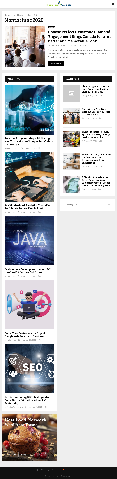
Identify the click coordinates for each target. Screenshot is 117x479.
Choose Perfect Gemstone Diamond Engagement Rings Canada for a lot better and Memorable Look (79, 36)
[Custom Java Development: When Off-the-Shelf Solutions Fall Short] (29, 240)
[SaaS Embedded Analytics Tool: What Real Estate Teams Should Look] (29, 177)
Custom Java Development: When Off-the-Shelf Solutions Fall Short (28, 271)
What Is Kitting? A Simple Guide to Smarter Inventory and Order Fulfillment (96, 158)
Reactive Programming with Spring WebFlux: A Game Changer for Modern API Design (29, 141)
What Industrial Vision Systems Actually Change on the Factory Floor (96, 135)
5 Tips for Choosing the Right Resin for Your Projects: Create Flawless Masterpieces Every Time (96, 181)
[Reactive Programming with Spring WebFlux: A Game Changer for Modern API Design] (29, 110)
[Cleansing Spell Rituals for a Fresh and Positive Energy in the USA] (71, 93)
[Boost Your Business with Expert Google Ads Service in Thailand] (29, 304)
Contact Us (49, 476)
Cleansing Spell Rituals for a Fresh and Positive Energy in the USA (95, 89)
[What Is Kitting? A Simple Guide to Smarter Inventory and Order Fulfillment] (71, 161)
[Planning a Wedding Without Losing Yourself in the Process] (71, 116)
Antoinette (55, 45)
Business (52, 27)
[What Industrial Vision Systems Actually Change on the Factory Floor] (71, 139)
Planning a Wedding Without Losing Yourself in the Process (96, 112)
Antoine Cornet (13, 148)
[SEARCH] (109, 205)
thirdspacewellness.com (70, 470)
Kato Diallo (11, 212)
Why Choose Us (63, 476)
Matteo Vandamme (15, 407)
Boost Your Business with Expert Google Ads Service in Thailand (25, 335)
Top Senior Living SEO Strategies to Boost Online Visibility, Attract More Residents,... (27, 400)
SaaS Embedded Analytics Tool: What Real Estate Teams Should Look (28, 207)
